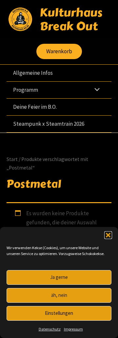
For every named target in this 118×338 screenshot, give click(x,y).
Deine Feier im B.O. (35, 106)
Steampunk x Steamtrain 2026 (48, 123)
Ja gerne (59, 277)
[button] (108, 235)
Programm (25, 89)
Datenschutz (50, 329)
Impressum (73, 329)
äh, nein (59, 295)
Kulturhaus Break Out (71, 19)
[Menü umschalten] (95, 90)
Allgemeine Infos (33, 72)
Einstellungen (59, 313)
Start (12, 159)
